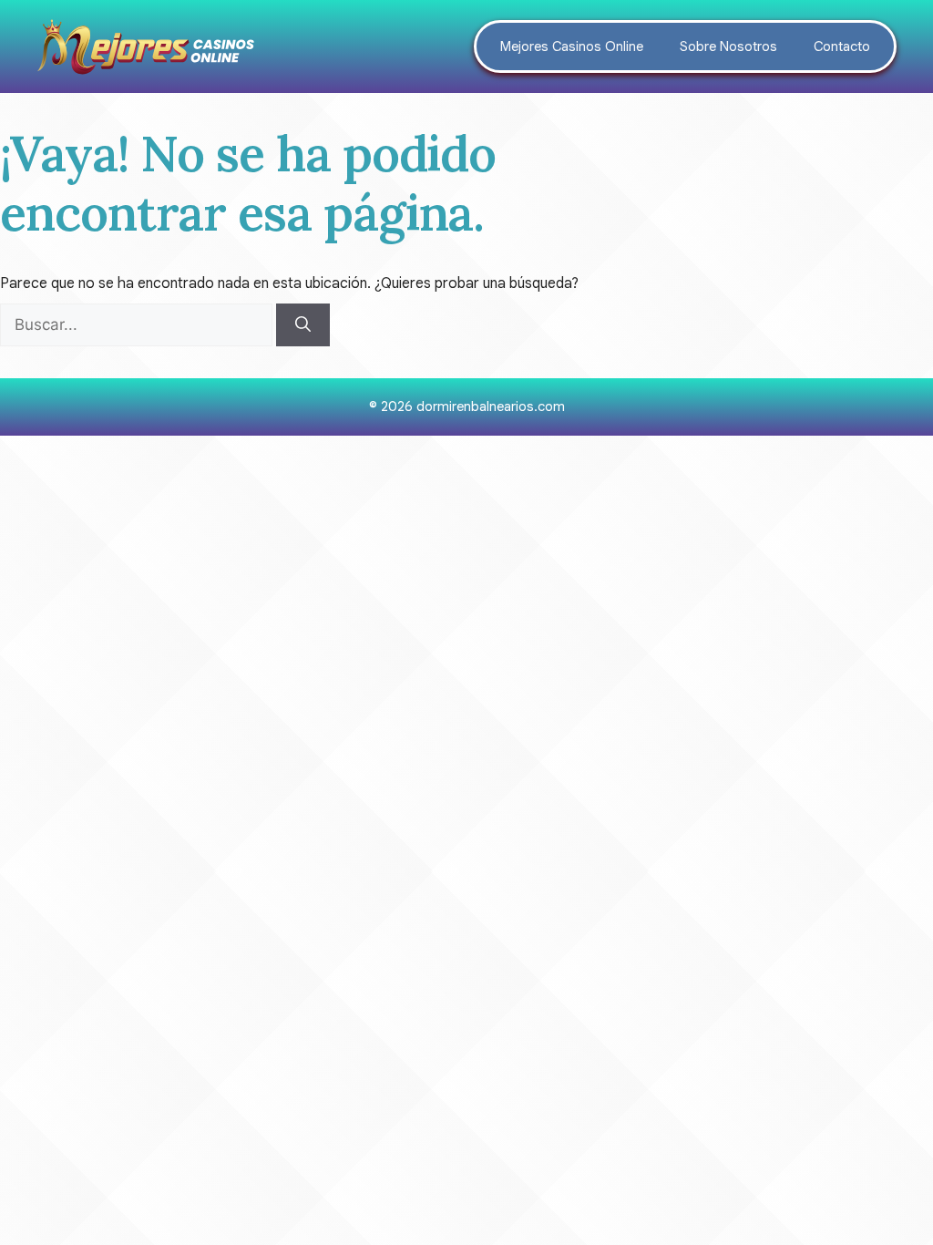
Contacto (842, 46)
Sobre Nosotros (728, 46)
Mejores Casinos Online (571, 46)
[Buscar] (303, 325)
